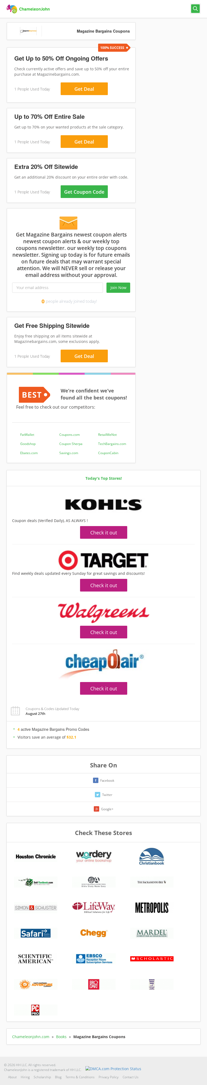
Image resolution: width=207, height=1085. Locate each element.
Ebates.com (29, 453)
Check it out (103, 532)
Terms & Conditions (80, 1077)
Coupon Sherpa (70, 443)
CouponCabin (108, 453)
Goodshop (28, 443)
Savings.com (68, 453)
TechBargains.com (112, 443)
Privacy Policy (109, 1077)
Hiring (25, 1077)
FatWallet (27, 434)
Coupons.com (69, 434)
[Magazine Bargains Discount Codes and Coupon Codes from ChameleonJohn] (28, 9)
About (12, 1077)
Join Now (118, 287)
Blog (58, 1077)
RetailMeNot (107, 434)
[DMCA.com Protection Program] (113, 1068)
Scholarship (42, 1077)
